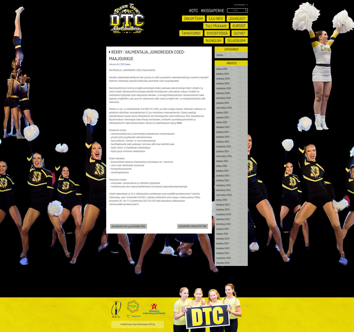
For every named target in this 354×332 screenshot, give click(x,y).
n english (213, 40)
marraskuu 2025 (224, 107)
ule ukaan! (216, 25)
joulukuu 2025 (222, 102)
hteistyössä (217, 33)
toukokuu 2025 (223, 136)
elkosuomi (236, 40)
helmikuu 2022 (223, 262)
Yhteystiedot (239, 5)
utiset (240, 33)
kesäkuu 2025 (222, 132)
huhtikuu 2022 (222, 253)
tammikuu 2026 (223, 98)
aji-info (216, 18)
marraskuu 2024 (224, 156)
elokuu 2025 (221, 122)
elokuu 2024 (221, 165)
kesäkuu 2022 (222, 243)
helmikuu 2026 (223, 93)
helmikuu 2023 (223, 219)
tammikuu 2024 (223, 190)
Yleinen (219, 55)
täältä (179, 123)
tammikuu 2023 (223, 224)
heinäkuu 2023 (223, 204)
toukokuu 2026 (223, 78)
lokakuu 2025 (222, 112)
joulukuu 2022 (222, 228)
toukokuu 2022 (223, 248)
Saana (127, 64)
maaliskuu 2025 (223, 146)
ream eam (193, 18)
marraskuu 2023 (224, 195)
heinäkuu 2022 (223, 238)
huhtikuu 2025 (222, 141)
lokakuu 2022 (222, 233)
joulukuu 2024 (222, 151)
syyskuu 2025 (222, 117)
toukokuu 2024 (223, 175)
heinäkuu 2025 (223, 127)
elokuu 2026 (221, 68)
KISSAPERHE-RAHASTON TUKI (192, 226)
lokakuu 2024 (222, 161)
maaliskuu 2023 (223, 214)
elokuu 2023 (221, 199)
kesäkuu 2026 (222, 73)
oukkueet (237, 18)
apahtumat (191, 33)
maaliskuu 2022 (223, 258)
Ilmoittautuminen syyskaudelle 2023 (128, 226)
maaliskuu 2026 (223, 88)
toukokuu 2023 (223, 209)
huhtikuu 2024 (222, 180)
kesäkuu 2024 (222, 170)
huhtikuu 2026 (222, 83)
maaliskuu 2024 (223, 185)
